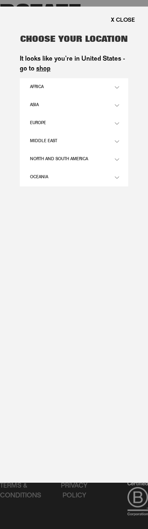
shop (43, 69)
